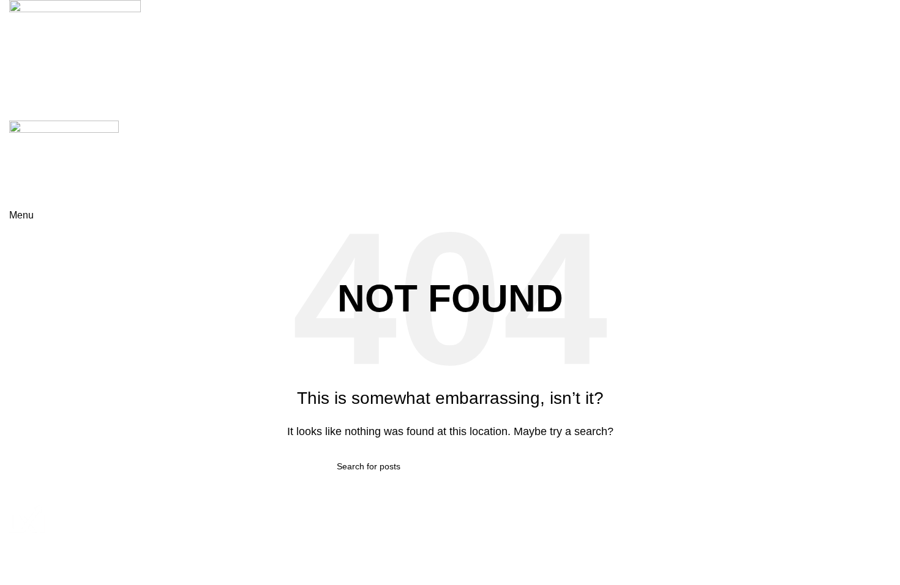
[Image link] (27, 518)
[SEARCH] (558, 466)
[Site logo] (75, 52)
